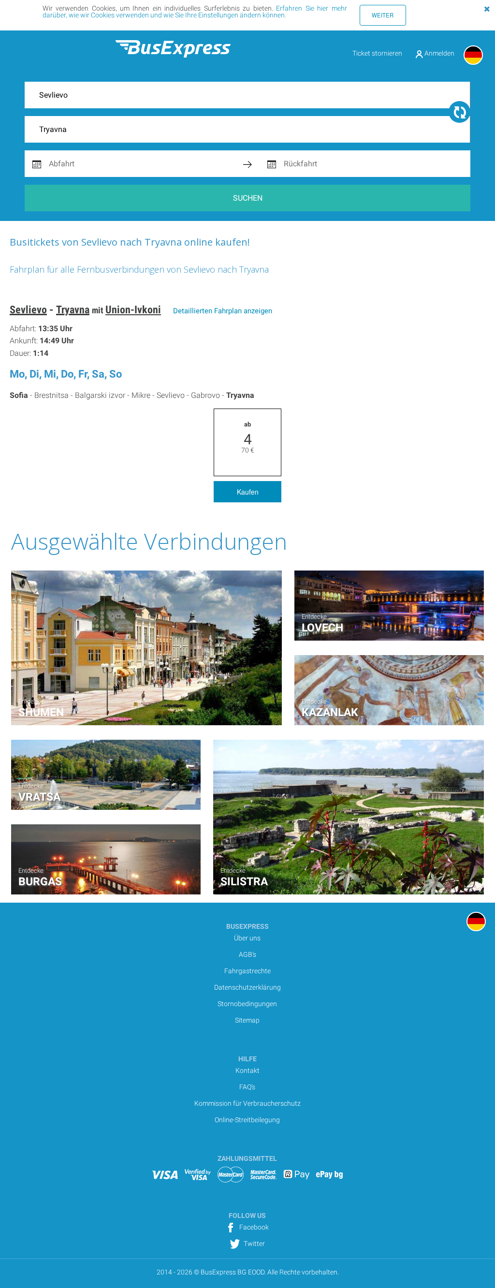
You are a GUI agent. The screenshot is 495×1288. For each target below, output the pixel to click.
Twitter (253, 1243)
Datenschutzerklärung (247, 987)
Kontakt (247, 1070)
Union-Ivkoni (133, 310)
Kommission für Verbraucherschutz (247, 1103)
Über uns (247, 938)
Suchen (247, 198)
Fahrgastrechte (247, 971)
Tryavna (72, 310)
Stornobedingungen (247, 1004)
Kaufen (248, 492)
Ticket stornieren (377, 53)
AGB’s (247, 954)
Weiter (382, 15)
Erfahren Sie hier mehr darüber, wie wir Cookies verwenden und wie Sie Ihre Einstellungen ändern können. (195, 11)
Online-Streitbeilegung (247, 1120)
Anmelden (438, 53)
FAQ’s (247, 1087)
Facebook (253, 1227)
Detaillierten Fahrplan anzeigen (222, 311)
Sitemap (247, 1020)
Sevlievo (28, 310)
